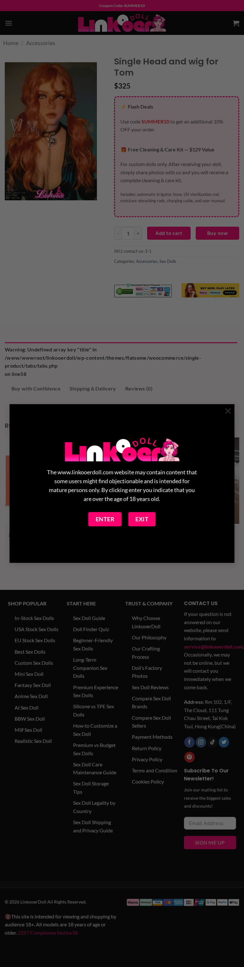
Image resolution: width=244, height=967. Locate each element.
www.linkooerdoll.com (85, 472)
